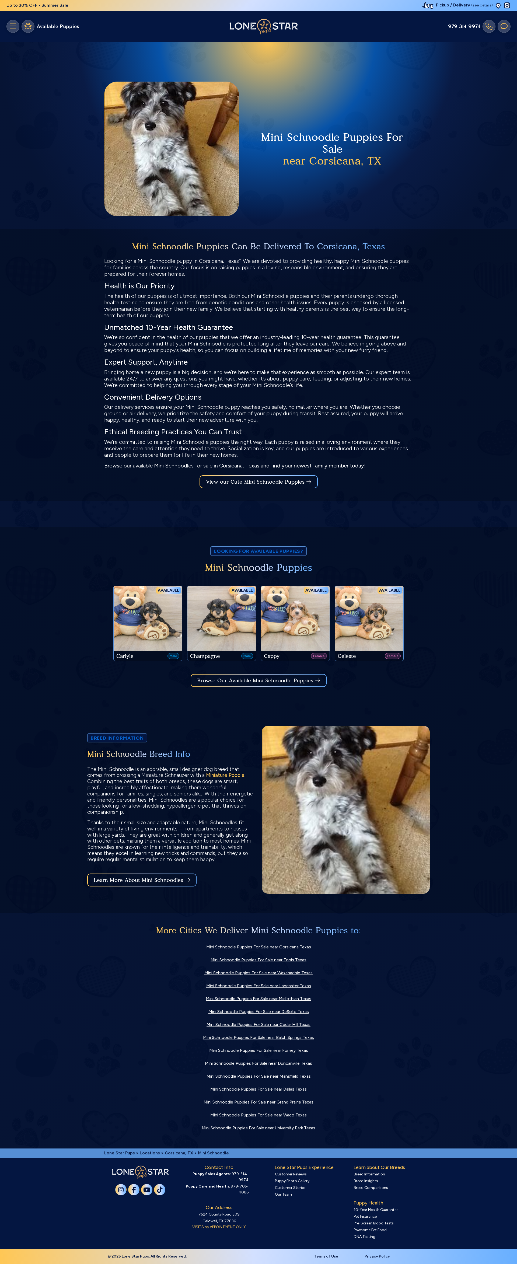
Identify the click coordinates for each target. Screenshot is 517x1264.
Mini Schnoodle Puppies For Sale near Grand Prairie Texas (258, 1102)
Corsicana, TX (179, 1152)
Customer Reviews (291, 1174)
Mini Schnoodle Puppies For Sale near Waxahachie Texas (258, 972)
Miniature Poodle (225, 775)
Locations (150, 1152)
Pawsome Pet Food (370, 1230)
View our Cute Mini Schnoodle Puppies (256, 482)
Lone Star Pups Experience (304, 1167)
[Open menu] (12, 26)
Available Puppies (58, 26)
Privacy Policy (377, 1256)
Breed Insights (366, 1181)
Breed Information (369, 1174)
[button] (498, 5)
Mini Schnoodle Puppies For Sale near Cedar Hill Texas (258, 1024)
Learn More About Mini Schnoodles (138, 880)
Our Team (283, 1194)
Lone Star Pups (119, 1152)
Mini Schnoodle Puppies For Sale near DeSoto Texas (258, 1011)
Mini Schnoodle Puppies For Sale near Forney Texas (258, 1050)
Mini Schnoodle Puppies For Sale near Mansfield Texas (259, 1076)
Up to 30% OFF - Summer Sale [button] (37, 5)
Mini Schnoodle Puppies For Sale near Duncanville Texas (258, 1063)
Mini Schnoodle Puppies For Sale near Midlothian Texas (258, 998)
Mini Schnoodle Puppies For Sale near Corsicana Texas (258, 946)
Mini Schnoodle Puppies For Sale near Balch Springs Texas (258, 1037)
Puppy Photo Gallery (292, 1181)
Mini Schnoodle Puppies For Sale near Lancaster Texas (258, 985)
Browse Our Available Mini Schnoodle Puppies (255, 680)
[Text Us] (504, 26)
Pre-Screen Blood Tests (374, 1223)
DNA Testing (364, 1236)
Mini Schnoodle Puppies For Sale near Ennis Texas (258, 959)
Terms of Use (326, 1256)
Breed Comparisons (371, 1187)
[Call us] (489, 26)
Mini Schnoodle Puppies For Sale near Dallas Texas (258, 1089)
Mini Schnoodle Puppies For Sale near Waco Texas (258, 1115)
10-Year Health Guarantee (376, 1209)
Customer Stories (290, 1187)
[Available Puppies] (28, 26)
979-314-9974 (464, 26)
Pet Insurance (365, 1216)
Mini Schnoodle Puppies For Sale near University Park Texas (258, 1127)
